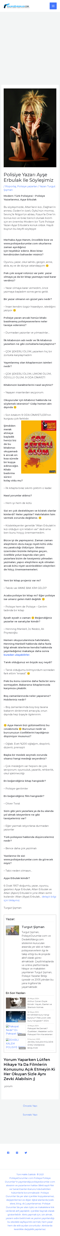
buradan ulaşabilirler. (17, 654)
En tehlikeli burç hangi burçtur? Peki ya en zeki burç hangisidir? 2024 (39, 1017)
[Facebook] (8, 1153)
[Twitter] (26, 1153)
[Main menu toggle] (53, 5)
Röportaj (10, 186)
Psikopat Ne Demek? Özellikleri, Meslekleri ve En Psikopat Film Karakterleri (40, 1031)
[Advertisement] (30, 43)
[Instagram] (17, 1153)
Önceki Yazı (30, 1105)
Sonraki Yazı (30, 1114)
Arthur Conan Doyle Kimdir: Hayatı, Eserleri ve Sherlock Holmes (40, 1004)
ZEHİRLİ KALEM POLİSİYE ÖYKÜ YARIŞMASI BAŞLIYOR (40, 1045)
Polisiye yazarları (27, 186)
